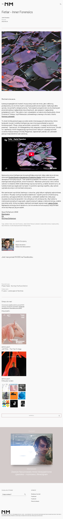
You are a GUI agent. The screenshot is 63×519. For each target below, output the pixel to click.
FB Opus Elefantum (9, 218)
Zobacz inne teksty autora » (23, 246)
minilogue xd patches (37, 515)
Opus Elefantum (6, 225)
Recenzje (4, 19)
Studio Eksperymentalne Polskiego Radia (20, 225)
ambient (7, 224)
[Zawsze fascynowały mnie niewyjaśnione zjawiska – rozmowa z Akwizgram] (32, 449)
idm (14, 224)
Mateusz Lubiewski (35, 224)
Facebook (33, 498)
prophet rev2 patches (33, 514)
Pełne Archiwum (35, 501)
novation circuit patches (55, 514)
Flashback (33, 496)
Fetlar (11, 224)
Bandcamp (6, 214)
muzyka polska (55, 224)
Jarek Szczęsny (5, 17)
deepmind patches (6, 515)
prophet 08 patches (16, 515)
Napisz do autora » (21, 244)
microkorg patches (43, 514)
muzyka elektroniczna (45, 224)
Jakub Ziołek (53, 203)
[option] (31, 456)
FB (3, 216)
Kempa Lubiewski (8, 116)
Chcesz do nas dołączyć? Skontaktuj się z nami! (13, 307)
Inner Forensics (19, 224)
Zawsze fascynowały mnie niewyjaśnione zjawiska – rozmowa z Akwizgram (31, 473)
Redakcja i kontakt (36, 494)
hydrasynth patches (26, 515)
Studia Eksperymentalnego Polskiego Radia (24, 177)
